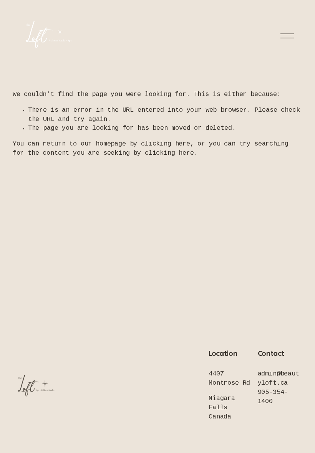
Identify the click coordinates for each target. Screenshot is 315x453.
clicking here (165, 144)
